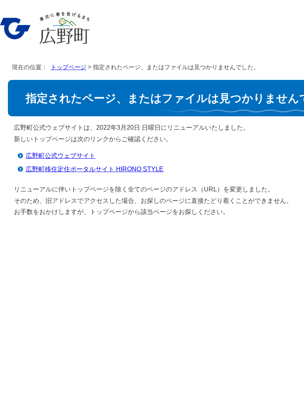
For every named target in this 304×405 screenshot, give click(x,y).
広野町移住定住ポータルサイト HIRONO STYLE (94, 169)
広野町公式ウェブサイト (60, 155)
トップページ (68, 67)
